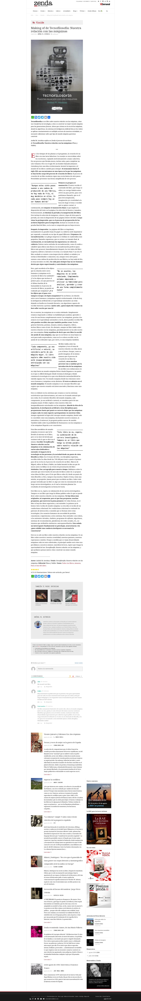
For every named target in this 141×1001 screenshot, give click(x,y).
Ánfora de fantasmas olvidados (41, 604)
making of (55, 34)
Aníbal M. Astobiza (44, 34)
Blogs (74, 11)
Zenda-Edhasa (92, 11)
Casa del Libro (41, 566)
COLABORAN (79, 1)
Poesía (42, 11)
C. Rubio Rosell (58, 737)
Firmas (35, 11)
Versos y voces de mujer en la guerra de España (62, 742)
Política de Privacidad (69, 996)
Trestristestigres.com (52, 996)
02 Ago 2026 (97, 925)
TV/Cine (82, 11)
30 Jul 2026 (97, 934)
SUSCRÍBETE (86, 1)
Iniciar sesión (78, 663)
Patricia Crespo (58, 895)
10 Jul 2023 (33, 34)
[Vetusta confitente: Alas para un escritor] (71, 596)
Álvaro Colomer (58, 867)
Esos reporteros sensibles (102, 930)
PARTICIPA (93, 1)
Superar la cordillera (52, 780)
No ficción (42, 15)
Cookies (76, 996)
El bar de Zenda (99, 923)
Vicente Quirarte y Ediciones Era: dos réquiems (62, 734)
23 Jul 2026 (97, 944)
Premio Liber (98, 996)
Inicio (32, 15)
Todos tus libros (68, 563)
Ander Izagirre (58, 782)
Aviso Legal (60, 996)
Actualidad (66, 11)
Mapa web (86, 996)
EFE (55, 823)
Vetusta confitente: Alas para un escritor (71, 604)
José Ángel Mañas (59, 971)
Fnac (32, 566)
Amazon (78, 563)
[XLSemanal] (105, 4)
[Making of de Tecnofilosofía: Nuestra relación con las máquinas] (57, 77)
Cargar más (57, 987)
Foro (99, 11)
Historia (50, 11)
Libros (58, 11)
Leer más (47, 774)
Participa (81, 996)
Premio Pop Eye (106, 996)
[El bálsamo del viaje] (56, 596)
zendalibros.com (58, 745)
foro (39, 646)
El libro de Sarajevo (100, 940)
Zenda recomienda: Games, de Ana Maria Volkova (63, 927)
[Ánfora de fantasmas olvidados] (41, 596)
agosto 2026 (92, 952)
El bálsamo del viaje (56, 603)
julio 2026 (92, 956)
